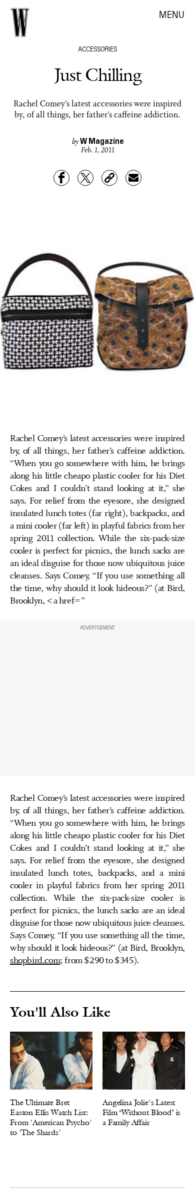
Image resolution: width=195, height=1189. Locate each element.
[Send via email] (134, 178)
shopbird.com (35, 961)
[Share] (62, 178)
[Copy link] (110, 178)
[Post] (86, 178)
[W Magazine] (20, 22)
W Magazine (102, 140)
